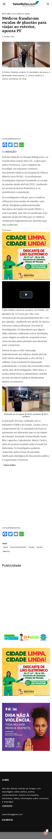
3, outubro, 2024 (8, 36)
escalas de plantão (18, 547)
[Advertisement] (26, 109)
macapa (40, 547)
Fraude (31, 547)
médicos (6, 551)
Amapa (5, 547)
